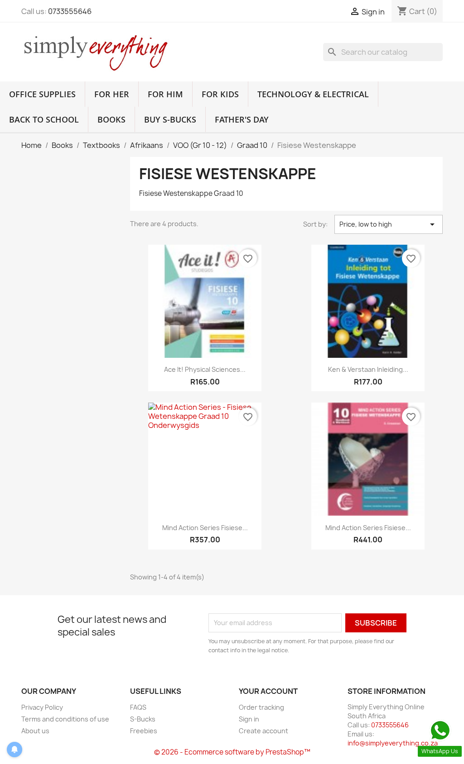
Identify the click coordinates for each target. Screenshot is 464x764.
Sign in (249, 719)
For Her (111, 94)
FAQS (138, 707)
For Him (165, 94)
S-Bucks (142, 719)
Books (111, 119)
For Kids (220, 94)
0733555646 (70, 11)
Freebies (143, 730)
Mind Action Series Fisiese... (205, 527)
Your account (268, 691)
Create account (263, 730)
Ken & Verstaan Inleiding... (368, 369)
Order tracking (261, 707)
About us (35, 730)
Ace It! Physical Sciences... (205, 369)
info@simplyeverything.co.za (393, 743)
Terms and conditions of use (65, 719)
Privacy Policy (42, 707)
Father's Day (242, 119)
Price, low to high (388, 224)
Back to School (44, 119)
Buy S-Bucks (170, 119)
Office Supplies (42, 94)
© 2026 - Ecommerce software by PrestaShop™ (232, 752)
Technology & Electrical (313, 94)
